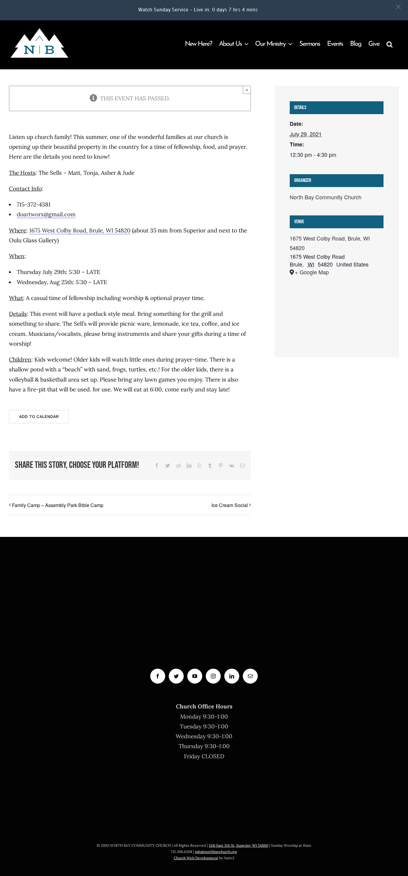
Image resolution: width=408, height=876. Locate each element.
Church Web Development (196, 858)
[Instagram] (213, 676)
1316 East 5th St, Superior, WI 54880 (238, 845)
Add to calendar (39, 416)
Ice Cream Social (229, 505)
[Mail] (250, 676)
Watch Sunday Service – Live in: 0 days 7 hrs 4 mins (198, 10)
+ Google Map (312, 272)
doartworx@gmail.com (46, 214)
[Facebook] (157, 676)
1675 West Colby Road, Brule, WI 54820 (80, 230)
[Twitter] (176, 676)
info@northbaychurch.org (216, 851)
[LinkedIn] (231, 676)
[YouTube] (194, 676)
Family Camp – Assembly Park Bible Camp (57, 505)
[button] (398, 6)
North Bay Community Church (325, 197)
